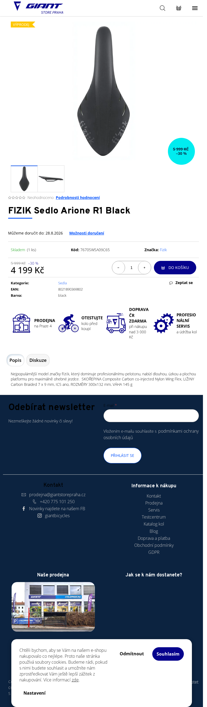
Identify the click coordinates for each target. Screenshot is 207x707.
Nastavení (34, 693)
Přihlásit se (122, 455)
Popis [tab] (15, 360)
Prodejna (154, 503)
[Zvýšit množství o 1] (144, 267)
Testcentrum (154, 517)
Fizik (163, 249)
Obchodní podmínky (154, 545)
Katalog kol (154, 524)
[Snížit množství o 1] (118, 267)
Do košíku (178, 267)
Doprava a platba (154, 538)
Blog (154, 531)
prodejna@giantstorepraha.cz (57, 495)
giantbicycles (57, 516)
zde (75, 680)
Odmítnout (132, 654)
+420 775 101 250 (57, 502)
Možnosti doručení (86, 233)
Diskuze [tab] (38, 360)
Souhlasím (168, 654)
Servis (154, 510)
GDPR (154, 552)
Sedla (62, 283)
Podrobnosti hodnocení (78, 197)
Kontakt (154, 496)
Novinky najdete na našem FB (57, 509)
